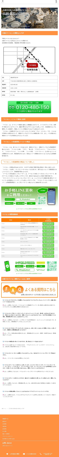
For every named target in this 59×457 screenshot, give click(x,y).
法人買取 (4, 431)
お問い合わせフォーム (7, 445)
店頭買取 (4, 428)
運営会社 (4, 421)
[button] (54, 296)
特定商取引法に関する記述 (8, 438)
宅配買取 (4, 426)
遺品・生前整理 (5, 433)
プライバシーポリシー (7, 436)
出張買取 (4, 423)
